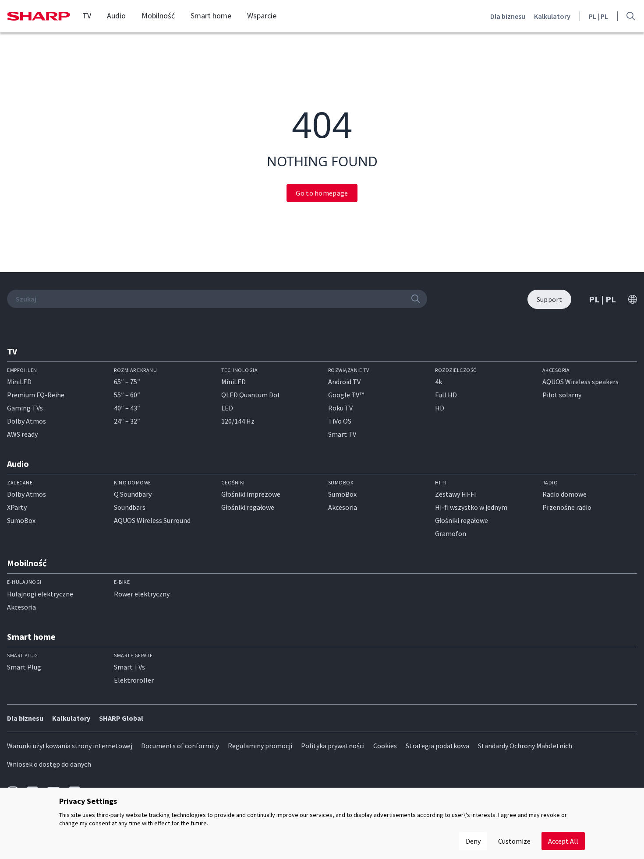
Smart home (211, 16)
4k (438, 381)
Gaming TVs (25, 407)
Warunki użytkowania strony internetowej (69, 745)
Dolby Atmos (26, 421)
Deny (473, 841)
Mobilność (158, 16)
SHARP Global (121, 718)
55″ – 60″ (127, 394)
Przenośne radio (566, 507)
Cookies (385, 745)
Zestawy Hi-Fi (455, 494)
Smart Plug (24, 667)
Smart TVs (129, 667)
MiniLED (19, 381)
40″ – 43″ (127, 407)
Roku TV (340, 407)
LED (227, 407)
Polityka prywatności (332, 745)
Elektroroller (134, 680)
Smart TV (342, 434)
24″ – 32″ (127, 421)
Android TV (344, 381)
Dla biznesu (507, 16)
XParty (17, 507)
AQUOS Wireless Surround (152, 520)
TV (86, 16)
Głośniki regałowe (247, 507)
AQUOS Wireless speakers (580, 381)
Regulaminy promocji (260, 745)
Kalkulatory (552, 16)
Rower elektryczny (142, 593)
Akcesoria (342, 507)
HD (439, 407)
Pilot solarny (561, 394)
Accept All (563, 841)
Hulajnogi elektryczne (40, 593)
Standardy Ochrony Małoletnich (525, 745)
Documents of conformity (180, 745)
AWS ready (22, 434)
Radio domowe (564, 494)
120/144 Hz (238, 421)
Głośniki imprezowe (250, 494)
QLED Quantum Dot (250, 394)
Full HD (446, 394)
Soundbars (129, 507)
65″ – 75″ (127, 381)
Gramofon (450, 533)
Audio (116, 16)
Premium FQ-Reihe (35, 394)
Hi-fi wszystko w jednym (471, 507)
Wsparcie (261, 16)
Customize (514, 841)
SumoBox (21, 520)
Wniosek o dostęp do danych (49, 764)
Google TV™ (346, 394)
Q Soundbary (133, 494)
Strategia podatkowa (437, 745)
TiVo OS (339, 421)
